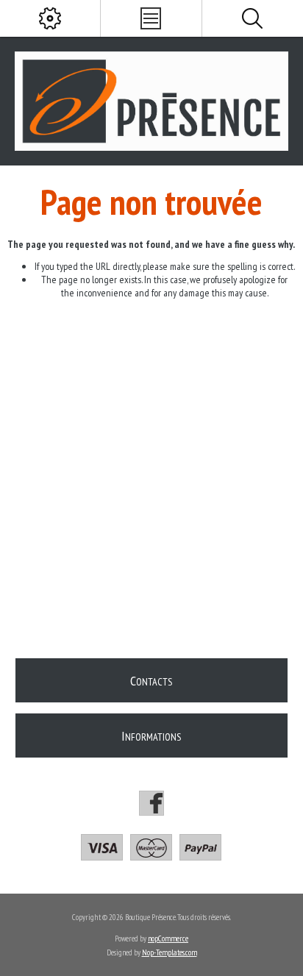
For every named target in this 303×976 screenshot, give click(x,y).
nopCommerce (168, 938)
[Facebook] (151, 803)
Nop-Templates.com (169, 952)
